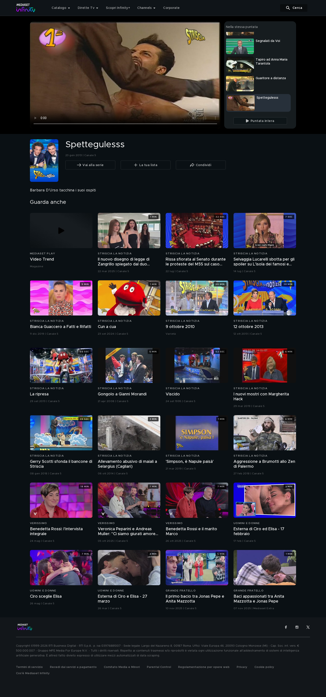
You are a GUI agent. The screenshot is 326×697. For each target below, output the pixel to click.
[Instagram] (297, 627)
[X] (308, 627)
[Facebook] (286, 627)
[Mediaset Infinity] (26, 7)
